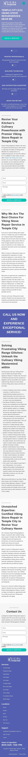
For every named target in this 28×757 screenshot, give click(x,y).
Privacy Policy (22, 754)
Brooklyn (5, 716)
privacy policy (15, 195)
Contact (5, 737)
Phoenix (5, 710)
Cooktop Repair (6, 667)
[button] (24, 3)
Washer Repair (6, 699)
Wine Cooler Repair (7, 686)
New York (5, 719)
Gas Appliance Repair (8, 696)
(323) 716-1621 (6, 734)
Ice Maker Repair (7, 683)
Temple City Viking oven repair (13, 157)
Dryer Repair (6, 689)
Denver (4, 707)
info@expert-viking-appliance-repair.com (12, 731)
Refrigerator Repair (7, 671)
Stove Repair (6, 677)
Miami (4, 713)
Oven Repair (6, 680)
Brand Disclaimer (13, 754)
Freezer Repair (6, 692)
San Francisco (6, 723)
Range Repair (6, 674)
